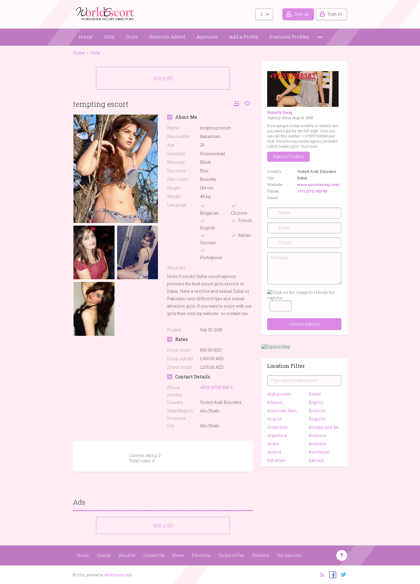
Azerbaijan (319, 452)
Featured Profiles (289, 36)
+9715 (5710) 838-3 (216, 387)
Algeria (316, 402)
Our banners (289, 555)
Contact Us (153, 555)
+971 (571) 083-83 (312, 191)
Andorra (317, 410)
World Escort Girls (118, 575)
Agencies (207, 36)
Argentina (277, 435)
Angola (274, 419)
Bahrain (316, 460)
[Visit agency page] (303, 88)
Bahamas (276, 460)
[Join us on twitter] (342, 574)
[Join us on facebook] (331, 574)
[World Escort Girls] (106, 13)
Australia (317, 443)
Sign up (301, 14)
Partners (260, 555)
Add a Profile (243, 36)
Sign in (335, 14)
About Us (127, 555)
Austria (274, 452)
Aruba (273, 443)
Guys (132, 36)
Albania (275, 402)
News (178, 555)
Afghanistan (279, 394)
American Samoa (283, 410)
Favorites (201, 555)
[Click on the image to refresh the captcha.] (304, 295)
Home (86, 36)
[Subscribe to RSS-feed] (320, 574)
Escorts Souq (279, 112)
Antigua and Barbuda (325, 427)
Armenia (317, 435)
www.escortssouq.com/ (318, 184)
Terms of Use (231, 555)
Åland (315, 394)
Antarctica (277, 427)
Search (104, 555)
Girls (109, 36)
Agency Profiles (288, 156)
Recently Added (167, 36)
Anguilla (317, 419)
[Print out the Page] (236, 103)
